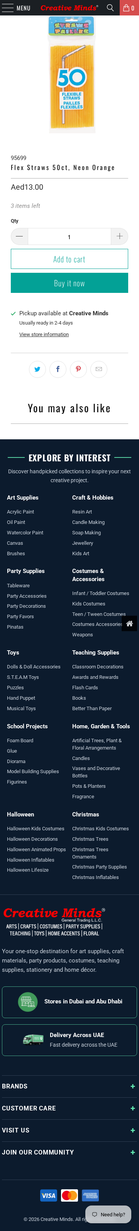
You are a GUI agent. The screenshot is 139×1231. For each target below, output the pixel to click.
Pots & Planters (89, 786)
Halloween (20, 814)
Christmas (85, 814)
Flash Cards (85, 687)
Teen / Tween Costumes (99, 614)
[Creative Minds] (69, 7)
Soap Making (86, 533)
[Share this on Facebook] (57, 369)
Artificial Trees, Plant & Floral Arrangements (97, 744)
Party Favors (20, 616)
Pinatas (15, 627)
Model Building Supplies (33, 771)
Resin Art (82, 512)
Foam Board (20, 740)
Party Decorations (26, 606)
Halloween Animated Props (36, 849)
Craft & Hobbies (93, 497)
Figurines (17, 782)
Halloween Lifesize (28, 870)
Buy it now (69, 283)
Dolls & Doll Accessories (34, 667)
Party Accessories (27, 596)
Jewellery (82, 543)
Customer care (29, 1108)
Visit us (15, 1130)
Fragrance (83, 796)
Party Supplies (26, 571)
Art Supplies (23, 497)
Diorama (16, 761)
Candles (81, 758)
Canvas (15, 543)
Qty (15, 221)
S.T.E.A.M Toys (23, 677)
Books (79, 698)
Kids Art (80, 553)
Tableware (18, 585)
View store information (44, 334)
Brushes (16, 553)
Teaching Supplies (95, 652)
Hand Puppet (21, 698)
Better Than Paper (92, 708)
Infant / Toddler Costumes (100, 593)
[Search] (110, 7)
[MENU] (4, 7)
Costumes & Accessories (88, 575)
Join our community (38, 1152)
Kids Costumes (88, 604)
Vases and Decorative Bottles (96, 772)
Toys (13, 652)
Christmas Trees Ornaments (90, 853)
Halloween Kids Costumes (35, 828)
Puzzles (15, 687)
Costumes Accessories (97, 624)
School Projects (27, 726)
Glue (12, 751)
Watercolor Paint (25, 533)
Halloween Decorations (32, 839)
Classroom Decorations (98, 667)
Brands (15, 1086)
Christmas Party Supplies (99, 867)
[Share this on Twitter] (37, 369)
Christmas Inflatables (95, 877)
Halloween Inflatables (30, 860)
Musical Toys (21, 708)
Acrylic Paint (20, 512)
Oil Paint (16, 522)
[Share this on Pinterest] (78, 369)
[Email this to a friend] (98, 369)
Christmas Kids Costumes (100, 828)
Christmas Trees (90, 839)
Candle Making (88, 522)
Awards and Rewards (95, 677)
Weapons (82, 635)
